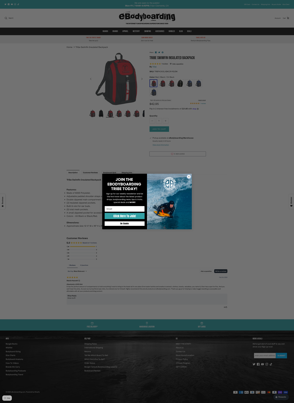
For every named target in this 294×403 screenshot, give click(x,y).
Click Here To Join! (124, 216)
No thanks (124, 223)
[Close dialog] (189, 177)
